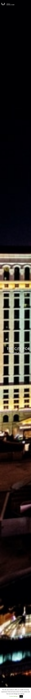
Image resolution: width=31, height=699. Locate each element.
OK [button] (21, 696)
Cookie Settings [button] (13, 696)
